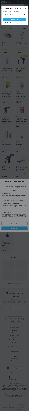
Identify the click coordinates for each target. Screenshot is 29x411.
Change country (14, 19)
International (10, 14)
